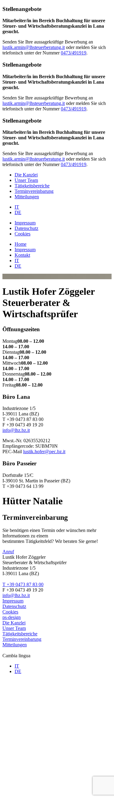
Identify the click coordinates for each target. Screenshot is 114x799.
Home (20, 244)
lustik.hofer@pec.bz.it (44, 451)
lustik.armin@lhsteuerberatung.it (33, 47)
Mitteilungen (27, 196)
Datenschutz (26, 228)
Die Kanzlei (26, 174)
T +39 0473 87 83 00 (22, 584)
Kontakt (22, 255)
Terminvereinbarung (34, 191)
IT (17, 207)
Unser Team (26, 180)
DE (18, 212)
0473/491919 (73, 52)
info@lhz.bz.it (16, 430)
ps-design (11, 617)
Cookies (22, 233)
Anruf (8, 551)
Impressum (25, 222)
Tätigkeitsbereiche (32, 185)
